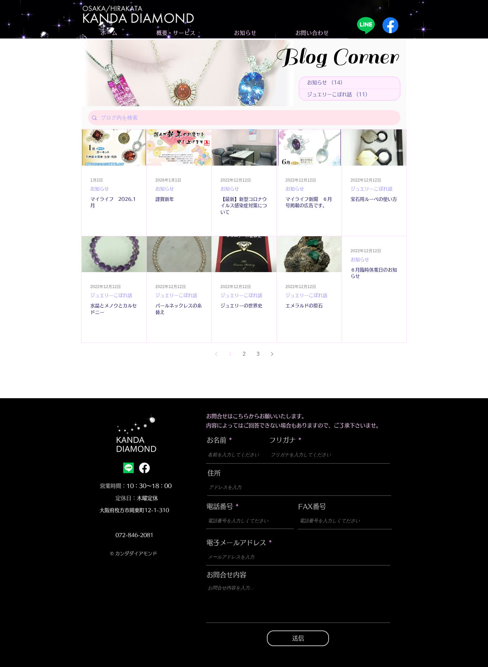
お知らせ (99, 188)
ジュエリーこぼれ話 (371, 188)
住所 (214, 473)
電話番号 (219, 506)
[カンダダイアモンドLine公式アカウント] (365, 25)
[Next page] (272, 354)
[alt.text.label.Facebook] (144, 468)
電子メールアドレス (236, 542)
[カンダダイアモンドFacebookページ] (390, 25)
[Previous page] (216, 354)
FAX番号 (312, 506)
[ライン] (128, 468)
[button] (176, 33)
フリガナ (282, 440)
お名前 (216, 440)
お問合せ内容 (226, 574)
